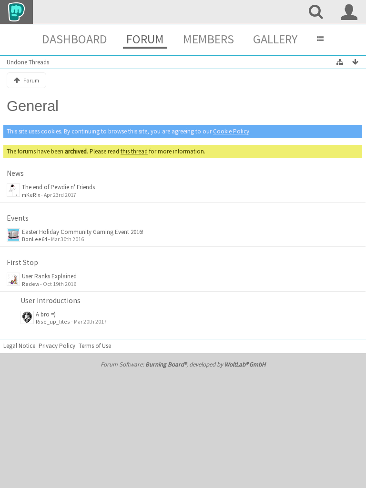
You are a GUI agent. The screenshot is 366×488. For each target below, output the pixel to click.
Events (18, 218)
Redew (30, 283)
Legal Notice (19, 346)
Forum (145, 39)
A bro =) (46, 314)
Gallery (275, 39)
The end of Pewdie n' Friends (58, 187)
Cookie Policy (231, 131)
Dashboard (74, 39)
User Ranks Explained (49, 276)
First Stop (22, 262)
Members (208, 39)
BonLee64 (34, 239)
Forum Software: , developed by (183, 364)
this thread (134, 151)
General (33, 106)
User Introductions (50, 300)
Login (349, 12)
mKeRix (31, 194)
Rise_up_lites (53, 321)
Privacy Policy (57, 346)
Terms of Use (95, 346)
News (15, 173)
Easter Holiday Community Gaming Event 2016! (82, 232)
